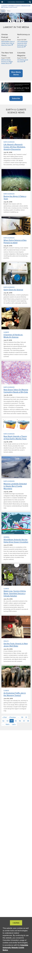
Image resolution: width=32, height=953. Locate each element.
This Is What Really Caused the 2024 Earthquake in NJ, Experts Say (22, 44)
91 (26, 717)
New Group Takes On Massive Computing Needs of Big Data (16, 390)
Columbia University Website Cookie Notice (15, 947)
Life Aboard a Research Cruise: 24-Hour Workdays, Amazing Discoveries (15, 146)
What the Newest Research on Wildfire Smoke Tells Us (7, 61)
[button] (2, 2)
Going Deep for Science (13, 289)
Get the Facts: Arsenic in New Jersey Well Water (16, 644)
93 (7, 721)
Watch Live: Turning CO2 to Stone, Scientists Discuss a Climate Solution (15, 593)
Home (3, 11)
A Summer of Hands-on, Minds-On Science (13, 335)
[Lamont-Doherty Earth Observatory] (16, 6)
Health (6, 641)
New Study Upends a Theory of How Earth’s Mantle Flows (15, 437)
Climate (6, 332)
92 (3, 721)
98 (28, 721)
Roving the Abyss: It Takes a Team (15, 197)
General (7, 537)
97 (24, 721)
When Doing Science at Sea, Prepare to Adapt (15, 241)
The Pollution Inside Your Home (22, 60)
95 (16, 721)
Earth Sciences (9, 142)
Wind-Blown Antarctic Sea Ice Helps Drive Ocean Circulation (16, 540)
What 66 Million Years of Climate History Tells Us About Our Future (7, 43)
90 (22, 717)
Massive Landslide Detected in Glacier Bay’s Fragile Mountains (15, 486)
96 (20, 721)
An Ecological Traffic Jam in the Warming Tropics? (15, 694)
